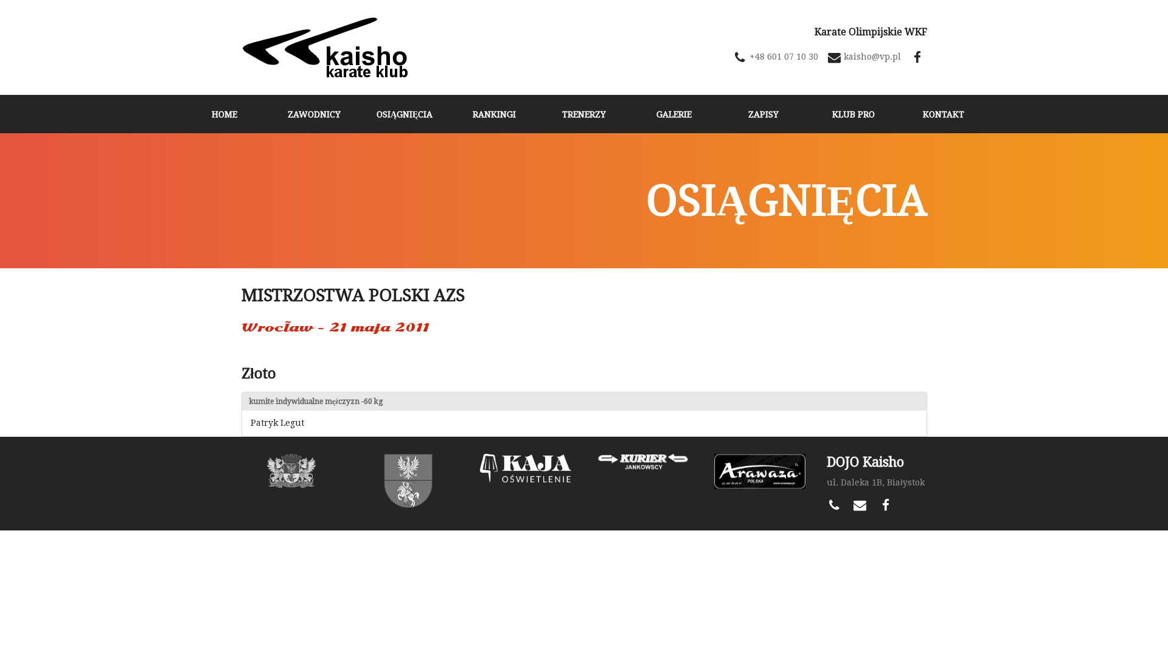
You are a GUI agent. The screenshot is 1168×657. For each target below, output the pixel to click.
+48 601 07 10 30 (783, 56)
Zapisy (763, 114)
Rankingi (494, 114)
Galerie (674, 114)
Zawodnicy (314, 114)
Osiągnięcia (405, 114)
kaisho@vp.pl (872, 56)
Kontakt (943, 114)
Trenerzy (584, 114)
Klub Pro (853, 114)
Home (224, 114)
